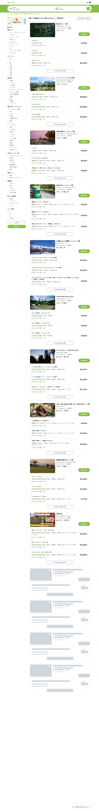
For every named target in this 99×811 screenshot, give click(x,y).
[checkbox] (8, 32)
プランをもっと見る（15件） (60, 506)
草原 (11, 72)
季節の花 (12, 145)
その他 (11, 218)
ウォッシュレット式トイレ (16, 89)
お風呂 (11, 80)
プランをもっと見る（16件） (60, 234)
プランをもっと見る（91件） (60, 70)
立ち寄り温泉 (13, 192)
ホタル (11, 122)
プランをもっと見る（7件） (60, 178)
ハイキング (12, 134)
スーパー (12, 183)
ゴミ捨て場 (12, 85)
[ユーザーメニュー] (89, 2)
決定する (17, 226)
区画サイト (12, 39)
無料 (11, 169)
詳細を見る (84, 34)
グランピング (13, 52)
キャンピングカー (14, 203)
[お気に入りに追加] (53, 25)
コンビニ (12, 188)
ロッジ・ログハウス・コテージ (17, 32)
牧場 (11, 120)
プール (11, 113)
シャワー (12, 82)
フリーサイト (13, 41)
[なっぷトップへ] (10, 2)
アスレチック (13, 125)
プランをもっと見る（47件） (60, 562)
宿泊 (11, 175)
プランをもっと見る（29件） (60, 452)
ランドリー (12, 87)
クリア (16, 222)
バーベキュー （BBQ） (15, 109)
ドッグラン (12, 136)
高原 (11, 65)
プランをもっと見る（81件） (60, 124)
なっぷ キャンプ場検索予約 (13, 13)
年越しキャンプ (13, 149)
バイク (11, 205)
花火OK (11, 158)
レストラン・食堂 (14, 91)
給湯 (11, 98)
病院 (11, 185)
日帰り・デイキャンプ (15, 177)
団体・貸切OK (13, 167)
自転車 (11, 116)
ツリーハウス (13, 147)
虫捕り (11, 143)
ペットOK (12, 162)
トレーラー (12, 201)
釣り (11, 111)
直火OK (11, 160)
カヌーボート (13, 129)
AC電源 (11, 100)
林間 (11, 67)
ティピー (12, 46)
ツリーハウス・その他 (15, 50)
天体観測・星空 (13, 118)
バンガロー (12, 34)
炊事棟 (11, 96)
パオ (11, 48)
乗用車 (11, 198)
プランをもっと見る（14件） (60, 343)
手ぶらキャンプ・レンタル (16, 155)
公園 (11, 74)
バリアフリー (13, 103)
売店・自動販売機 (14, 94)
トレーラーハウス (14, 43)
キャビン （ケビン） (15, 37)
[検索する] (88, 8)
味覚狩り (12, 140)
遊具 (11, 127)
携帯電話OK (13, 164)
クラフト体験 (13, 138)
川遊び (11, 131)
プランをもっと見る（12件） (60, 397)
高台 (11, 70)
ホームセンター (13, 190)
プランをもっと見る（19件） (60, 289)
